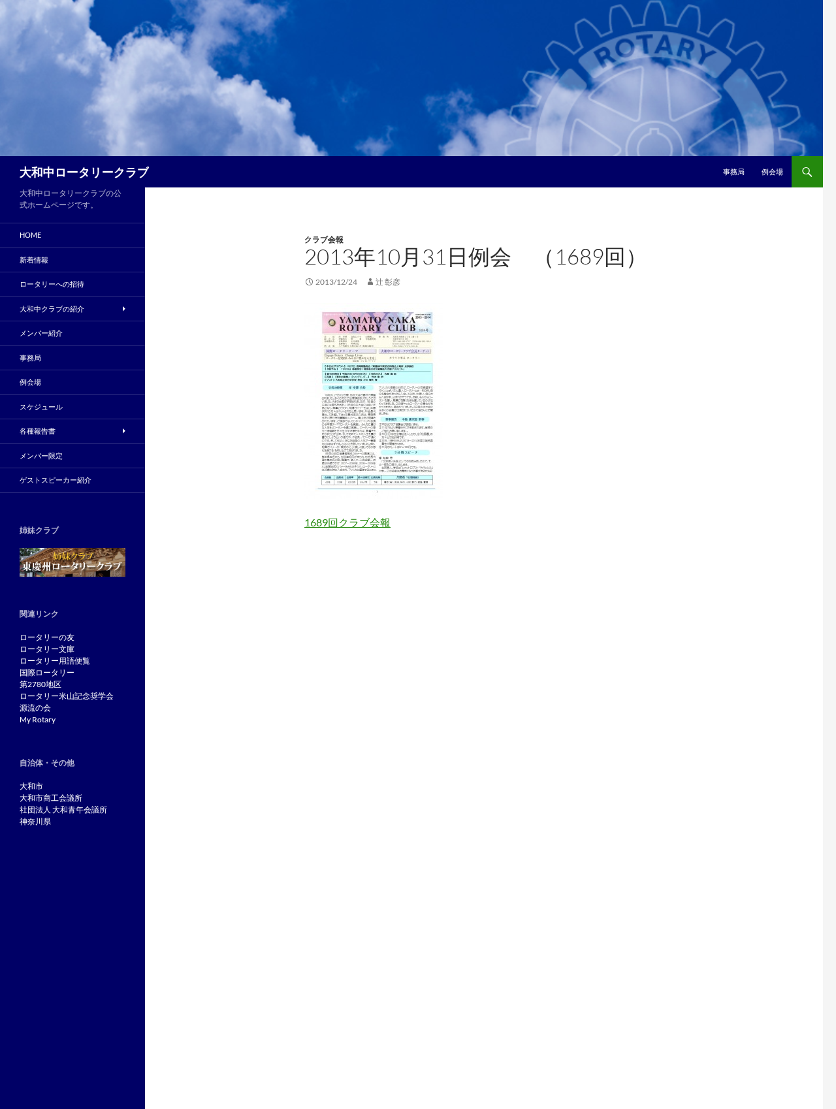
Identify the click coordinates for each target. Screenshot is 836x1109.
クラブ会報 (324, 239)
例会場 (772, 171)
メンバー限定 (41, 455)
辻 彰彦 (388, 282)
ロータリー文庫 (47, 649)
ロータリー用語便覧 (55, 661)
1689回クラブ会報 (347, 522)
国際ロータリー (47, 672)
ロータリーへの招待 (52, 284)
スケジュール (41, 406)
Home (30, 235)
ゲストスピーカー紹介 (55, 479)
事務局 (734, 171)
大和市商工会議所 (51, 798)
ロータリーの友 (47, 637)
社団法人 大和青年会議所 (63, 809)
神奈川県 (35, 821)
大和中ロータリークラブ (84, 172)
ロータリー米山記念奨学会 (67, 696)
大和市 (31, 786)
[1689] (373, 399)
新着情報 (34, 259)
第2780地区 (40, 684)
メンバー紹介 (41, 333)
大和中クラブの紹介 (52, 308)
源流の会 (35, 708)
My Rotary (38, 719)
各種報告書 (38, 430)
